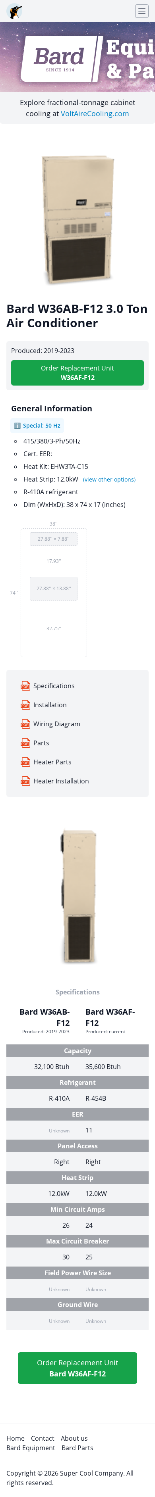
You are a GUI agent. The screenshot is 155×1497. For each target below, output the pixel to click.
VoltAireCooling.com (95, 113)
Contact (42, 1438)
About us (74, 1438)
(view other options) (109, 479)
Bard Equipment (30, 1447)
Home (15, 1438)
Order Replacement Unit (77, 373)
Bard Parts (77, 1447)
